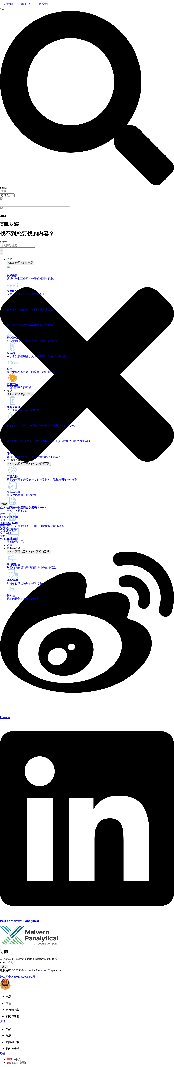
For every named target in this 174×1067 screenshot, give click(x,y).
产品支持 (5, 526)
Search (3, 9)
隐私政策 (5, 523)
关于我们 (8, 3)
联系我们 (44, 3)
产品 (2, 513)
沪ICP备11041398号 (11, 973)
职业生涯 (26, 3)
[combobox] (17, 246)
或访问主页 (7, 507)
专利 (2, 535)
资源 (2, 520)
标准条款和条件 (9, 529)
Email (3, 962)
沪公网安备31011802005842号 (17, 976)
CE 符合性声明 (9, 517)
